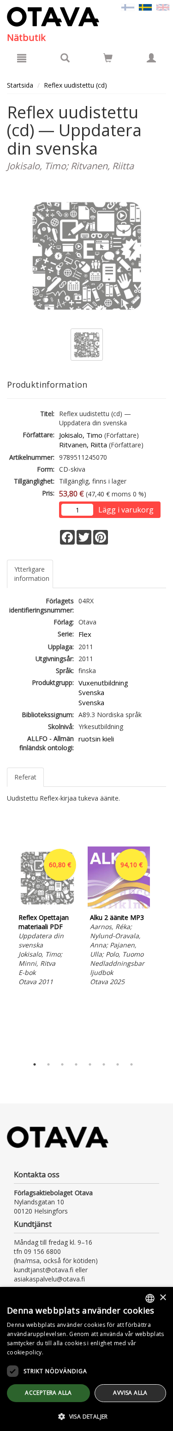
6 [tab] (103, 1064)
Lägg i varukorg (126, 510)
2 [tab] (48, 1064)
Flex (84, 634)
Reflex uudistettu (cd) (75, 85)
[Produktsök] (65, 58)
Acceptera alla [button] (48, 1393)
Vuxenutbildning (103, 682)
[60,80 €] (47, 906)
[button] (86, 1416)
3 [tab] (62, 1064)
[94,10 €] (119, 906)
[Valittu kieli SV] (145, 6)
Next (161, 949)
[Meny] (22, 58)
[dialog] (86, 1359)
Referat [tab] (25, 777)
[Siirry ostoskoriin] (108, 58)
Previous (4, 949)
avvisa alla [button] (130, 1393)
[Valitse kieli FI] (128, 6)
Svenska (91, 692)
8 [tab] (131, 1064)
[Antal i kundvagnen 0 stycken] (108, 59)
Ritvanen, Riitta (83, 444)
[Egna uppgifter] (151, 58)
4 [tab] (76, 1064)
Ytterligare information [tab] (31, 574)
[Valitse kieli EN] (163, 6)
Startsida (20, 85)
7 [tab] (117, 1064)
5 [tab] (90, 1064)
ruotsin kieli (96, 738)
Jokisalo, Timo (80, 435)
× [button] (162, 1297)
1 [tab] (34, 1064)
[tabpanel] (47, 917)
